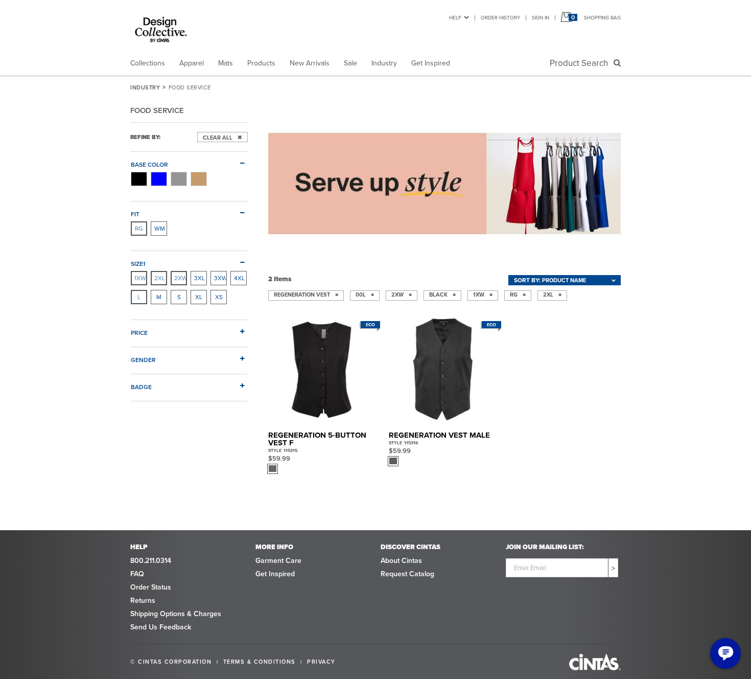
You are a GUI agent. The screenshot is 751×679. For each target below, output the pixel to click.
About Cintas (401, 560)
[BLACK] (139, 179)
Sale (350, 63)
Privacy (321, 662)
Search (581, 63)
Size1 (138, 263)
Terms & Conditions (259, 662)
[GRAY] (178, 179)
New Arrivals (310, 63)
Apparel (191, 63)
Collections (147, 63)
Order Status (150, 587)
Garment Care (278, 560)
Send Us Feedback (160, 627)
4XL (239, 278)
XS (219, 297)
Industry (384, 63)
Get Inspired (430, 63)
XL (198, 297)
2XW (180, 278)
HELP (455, 17)
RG (139, 228)
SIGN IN (540, 17)
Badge (141, 386)
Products (261, 63)
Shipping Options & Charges (175, 613)
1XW (140, 278)
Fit (135, 214)
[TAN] (198, 179)
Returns (142, 600)
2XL (159, 278)
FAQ (137, 574)
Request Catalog (407, 574)
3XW (220, 278)
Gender (143, 359)
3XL (199, 278)
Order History (500, 17)
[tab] (189, 160)
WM (159, 228)
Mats (225, 63)
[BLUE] (159, 179)
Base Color (149, 164)
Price (139, 332)
